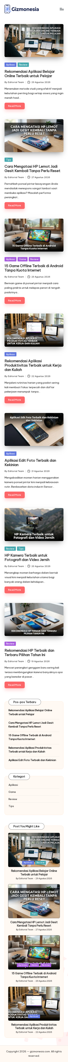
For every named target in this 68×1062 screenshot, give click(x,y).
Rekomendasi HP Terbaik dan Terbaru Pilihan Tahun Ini (29, 652)
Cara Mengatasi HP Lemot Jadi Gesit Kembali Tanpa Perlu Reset (32, 168)
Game (22, 259)
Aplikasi (10, 64)
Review (23, 64)
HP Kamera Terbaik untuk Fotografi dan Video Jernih (27, 557)
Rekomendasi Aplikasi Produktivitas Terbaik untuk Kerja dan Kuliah (33, 365)
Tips (8, 159)
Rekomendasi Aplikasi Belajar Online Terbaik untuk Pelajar (30, 73)
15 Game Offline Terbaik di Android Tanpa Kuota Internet (34, 268)
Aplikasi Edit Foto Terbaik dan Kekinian (30, 462)
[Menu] (61, 9)
